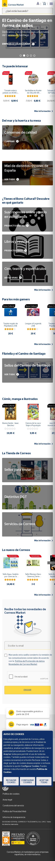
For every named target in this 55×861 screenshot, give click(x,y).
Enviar (27, 690)
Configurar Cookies (27, 781)
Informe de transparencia (14, 817)
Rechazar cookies (11, 781)
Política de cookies (11, 794)
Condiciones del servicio (13, 805)
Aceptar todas (43, 781)
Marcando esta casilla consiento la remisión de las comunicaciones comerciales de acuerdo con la (30, 659)
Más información (42, 111)
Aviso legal (7, 799)
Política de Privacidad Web (14, 811)
